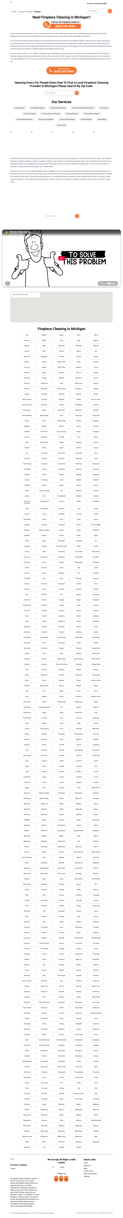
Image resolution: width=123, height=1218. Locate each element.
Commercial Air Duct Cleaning (51, 113)
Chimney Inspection (72, 113)
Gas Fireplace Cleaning (37, 108)
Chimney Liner (61, 125)
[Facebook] (66, 1179)
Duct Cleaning (104, 108)
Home (14, 12)
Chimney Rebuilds (86, 119)
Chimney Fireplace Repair (58, 108)
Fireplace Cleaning (25, 12)
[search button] (110, 11)
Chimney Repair (20, 108)
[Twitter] (61, 1179)
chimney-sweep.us (22, 1213)
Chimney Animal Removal (24, 119)
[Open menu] (111, 3)
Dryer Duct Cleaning (30, 113)
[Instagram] (56, 1179)
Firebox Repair (102, 119)
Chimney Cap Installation (46, 119)
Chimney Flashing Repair (67, 119)
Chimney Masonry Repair (91, 113)
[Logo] (26, 3)
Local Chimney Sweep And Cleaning (83, 108)
